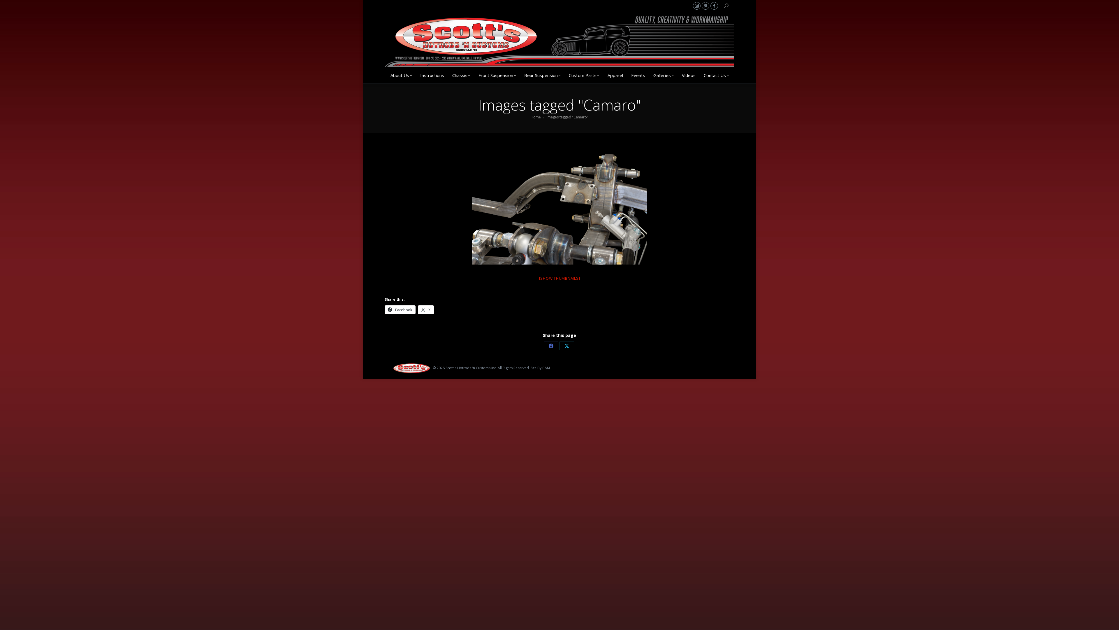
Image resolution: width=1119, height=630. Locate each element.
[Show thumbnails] (559, 278)
